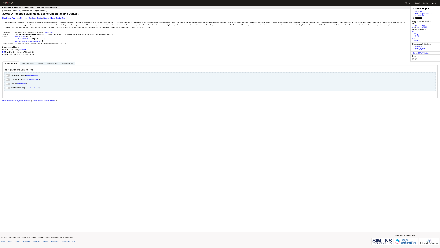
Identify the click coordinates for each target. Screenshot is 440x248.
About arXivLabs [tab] (67, 63)
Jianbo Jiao (60, 18)
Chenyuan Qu (25, 18)
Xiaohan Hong (49, 18)
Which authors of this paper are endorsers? (16, 100)
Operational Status (68, 242)
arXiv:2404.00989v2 (23, 39)
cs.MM (416, 35)
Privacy (45, 242)
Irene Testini (37, 18)
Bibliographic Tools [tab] (11, 63)
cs (413, 31)
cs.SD (416, 37)
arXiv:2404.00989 (20, 36)
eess (413, 38)
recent (418, 27)
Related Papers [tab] (52, 63)
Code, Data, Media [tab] (28, 63)
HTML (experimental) (423, 14)
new (413, 27)
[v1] (3, 52)
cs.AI (416, 33)
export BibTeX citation (421, 53)
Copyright (36, 242)
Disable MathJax (37, 100)
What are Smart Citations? (32, 88)
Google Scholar (420, 48)
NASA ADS (418, 46)
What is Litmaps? (21, 83)
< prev (415, 25)
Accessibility (55, 242)
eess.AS (417, 40)
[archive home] (8, 3)
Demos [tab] (40, 63)
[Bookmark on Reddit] (416, 59)
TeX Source (419, 16)
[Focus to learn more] (42, 41)
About (3, 242)
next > (424, 25)
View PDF (418, 12)
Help (10, 242)
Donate (425, 3)
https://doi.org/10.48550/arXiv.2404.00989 (28, 41)
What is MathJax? (50, 100)
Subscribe (26, 242)
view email (22, 50)
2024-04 (424, 27)
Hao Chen (6, 18)
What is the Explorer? (32, 75)
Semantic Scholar (420, 50)
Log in (434, 3)
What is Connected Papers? (31, 79)
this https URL (48, 32)
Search (410, 3)
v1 (19, 10)
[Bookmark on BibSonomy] (413, 59)
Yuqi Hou (15, 18)
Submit (417, 3)
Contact (17, 242)
